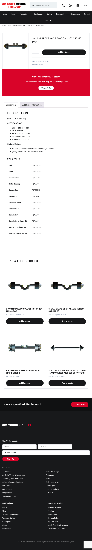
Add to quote (24, 321)
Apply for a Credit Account (58, 525)
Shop (4, 511)
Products (23, 14)
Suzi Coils (49, 493)
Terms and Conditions (56, 529)
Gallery (49, 14)
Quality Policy (53, 522)
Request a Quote (54, 507)
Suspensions (7, 493)
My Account (52, 515)
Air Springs (50, 475)
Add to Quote (64, 52)
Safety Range (7, 489)
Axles (10, 26)
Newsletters (75, 14)
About (13, 14)
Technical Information (10, 515)
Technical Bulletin (8, 518)
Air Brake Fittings (52, 472)
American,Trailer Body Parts (12, 479)
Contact (87, 14)
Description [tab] (11, 105)
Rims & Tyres (50, 486)
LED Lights (6, 486)
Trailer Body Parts (9, 496)
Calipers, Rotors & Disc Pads (12, 482)
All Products (6, 472)
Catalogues (38, 14)
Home (4, 14)
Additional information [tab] (32, 105)
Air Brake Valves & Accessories (13, 475)
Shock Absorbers (52, 489)
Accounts (44, 20)
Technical (59, 14)
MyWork (72, 542)
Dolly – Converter (52, 482)
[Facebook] (29, 425)
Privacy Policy (53, 518)
